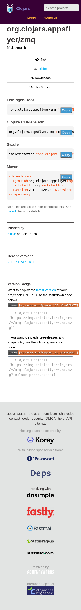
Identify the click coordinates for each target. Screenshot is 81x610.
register (50, 18)
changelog (66, 413)
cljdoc (43, 68)
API (69, 418)
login (31, 18)
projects (34, 413)
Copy (66, 110)
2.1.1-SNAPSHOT (21, 262)
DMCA (51, 418)
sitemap (40, 423)
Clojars (23, 8)
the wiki (12, 211)
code (25, 418)
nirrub (12, 234)
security (37, 418)
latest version (46, 290)
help (61, 418)
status (21, 413)
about (11, 413)
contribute (50, 413)
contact (14, 418)
